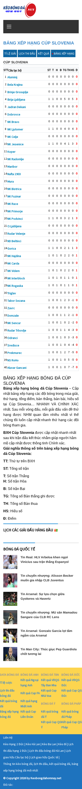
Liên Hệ (7, 737)
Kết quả (43, 53)
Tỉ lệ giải (10, 53)
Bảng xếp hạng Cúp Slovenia (38, 43)
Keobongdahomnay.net (46, 778)
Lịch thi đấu (27, 53)
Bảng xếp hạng (64, 53)
